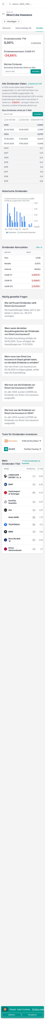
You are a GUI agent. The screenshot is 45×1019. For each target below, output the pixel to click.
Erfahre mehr (38, 1009)
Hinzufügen (11, 21)
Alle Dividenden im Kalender (31, 462)
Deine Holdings (23, 28)
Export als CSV (35, 84)
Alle (38, 247)
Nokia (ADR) (13, 517)
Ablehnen (11, 1015)
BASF (10, 484)
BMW (10, 532)
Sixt (10, 510)
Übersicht (6, 28)
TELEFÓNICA (14, 524)
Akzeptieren (32, 1015)
